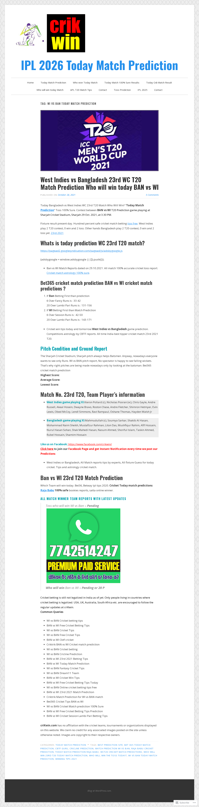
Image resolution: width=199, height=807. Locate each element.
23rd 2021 (57, 233)
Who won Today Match (85, 82)
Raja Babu (47, 490)
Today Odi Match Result (159, 82)
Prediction (47, 210)
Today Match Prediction (53, 82)
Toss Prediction (122, 89)
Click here (47, 449)
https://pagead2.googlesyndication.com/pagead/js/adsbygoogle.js (81, 250)
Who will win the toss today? (108, 755)
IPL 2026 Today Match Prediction (99, 64)
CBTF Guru (61, 748)
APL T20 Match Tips (81, 89)
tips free (132, 223)
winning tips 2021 (66, 758)
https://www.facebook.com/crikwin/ (90, 444)
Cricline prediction (82, 748)
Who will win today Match (50, 89)
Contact (103, 89)
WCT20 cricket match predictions (121, 751)
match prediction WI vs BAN (112, 748)
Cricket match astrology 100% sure (68, 273)
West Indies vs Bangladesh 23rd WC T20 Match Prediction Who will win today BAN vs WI (99, 183)
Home (30, 82)
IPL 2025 (142, 89)
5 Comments (152, 194)
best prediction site (110, 744)
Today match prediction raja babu (77, 751)
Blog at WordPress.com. (100, 790)
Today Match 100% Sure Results (121, 82)
